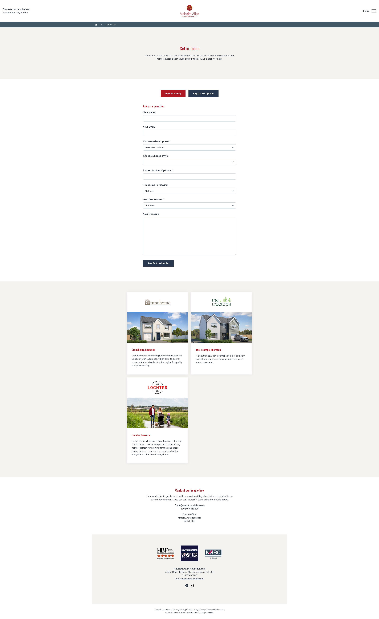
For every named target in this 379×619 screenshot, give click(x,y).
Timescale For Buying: (155, 185)
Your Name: (149, 112)
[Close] (373, 11)
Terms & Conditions (162, 609)
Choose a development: (156, 141)
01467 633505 (189, 575)
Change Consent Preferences (212, 609)
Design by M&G (207, 612)
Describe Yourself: (153, 199)
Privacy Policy (179, 609)
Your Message (151, 214)
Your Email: (149, 126)
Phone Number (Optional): (158, 170)
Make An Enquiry (173, 93)
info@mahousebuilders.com (191, 505)
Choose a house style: (155, 156)
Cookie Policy (192, 609)
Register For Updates (203, 93)
